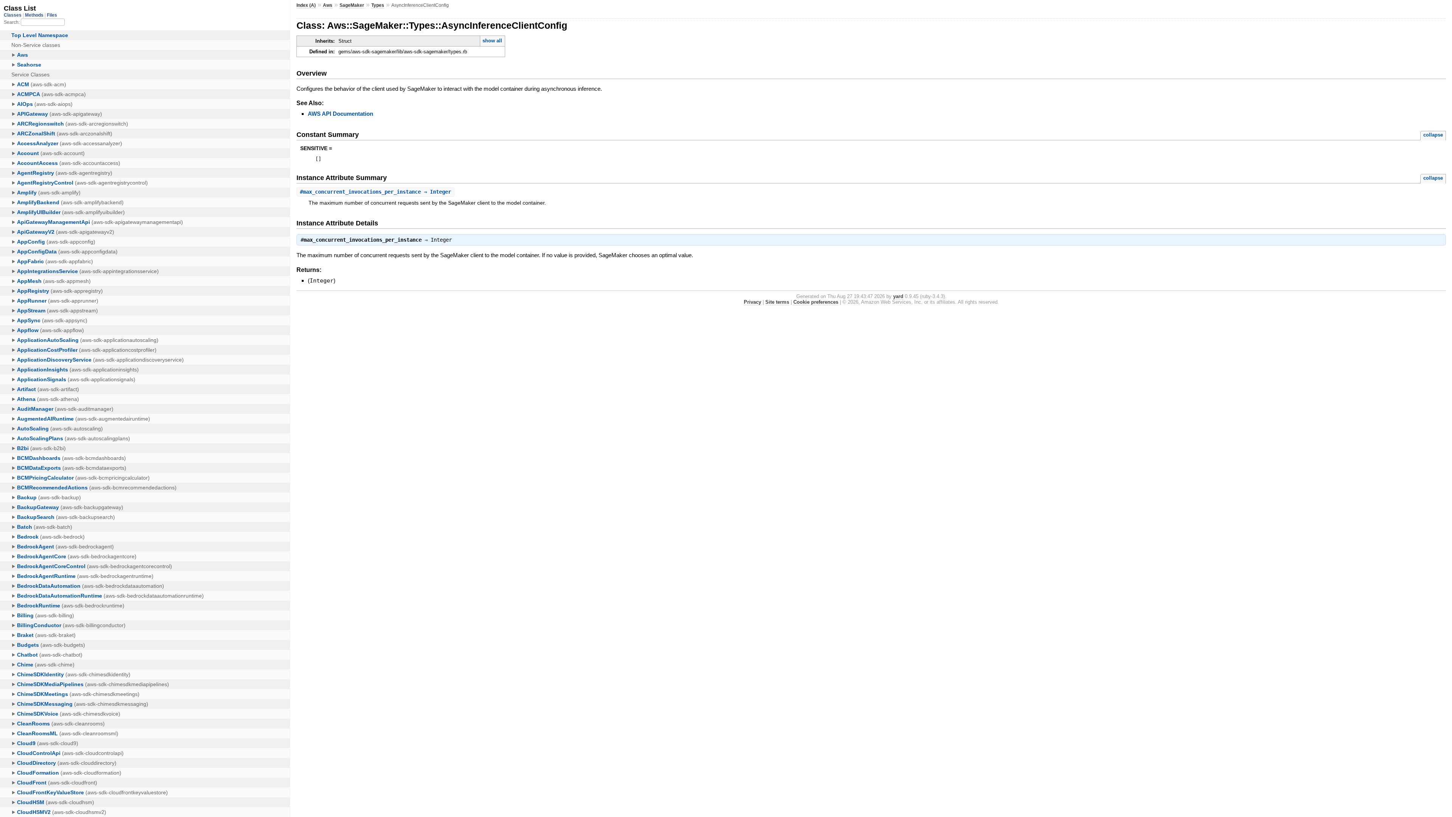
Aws (327, 5)
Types (377, 5)
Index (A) (306, 5)
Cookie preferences (815, 302)
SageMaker (352, 5)
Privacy (752, 302)
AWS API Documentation (340, 113)
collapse (1433, 135)
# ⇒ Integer (375, 192)
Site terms (777, 302)
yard (898, 296)
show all (492, 40)
